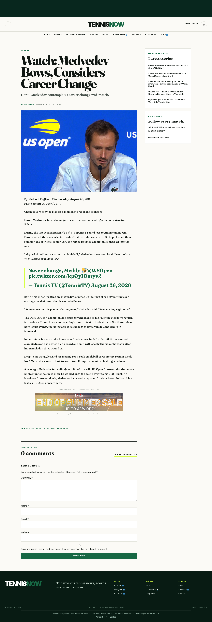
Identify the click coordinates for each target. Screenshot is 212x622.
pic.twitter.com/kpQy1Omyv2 (64, 276)
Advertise (182, 589)
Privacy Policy (101, 617)
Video (105, 35)
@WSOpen (100, 270)
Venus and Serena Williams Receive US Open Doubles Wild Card (167, 74)
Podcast (136, 35)
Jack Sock (63, 429)
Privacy (195, 607)
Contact (181, 593)
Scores (58, 35)
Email (25, 519)
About (180, 585)
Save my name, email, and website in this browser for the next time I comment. (64, 549)
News (47, 35)
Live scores (151, 589)
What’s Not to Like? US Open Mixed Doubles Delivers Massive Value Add (166, 92)
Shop (163, 35)
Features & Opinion (76, 35)
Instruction (119, 35)
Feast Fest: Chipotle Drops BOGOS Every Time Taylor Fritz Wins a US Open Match (168, 84)
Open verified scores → (159, 137)
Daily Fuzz (150, 35)
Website (25, 532)
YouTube (118, 585)
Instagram (118, 589)
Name (25, 505)
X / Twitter (118, 593)
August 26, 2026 (111, 285)
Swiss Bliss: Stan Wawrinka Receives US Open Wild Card (168, 66)
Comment (27, 477)
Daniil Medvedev (45, 429)
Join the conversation (125, 454)
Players (94, 35)
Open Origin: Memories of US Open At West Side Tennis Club (167, 100)
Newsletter (191, 24)
